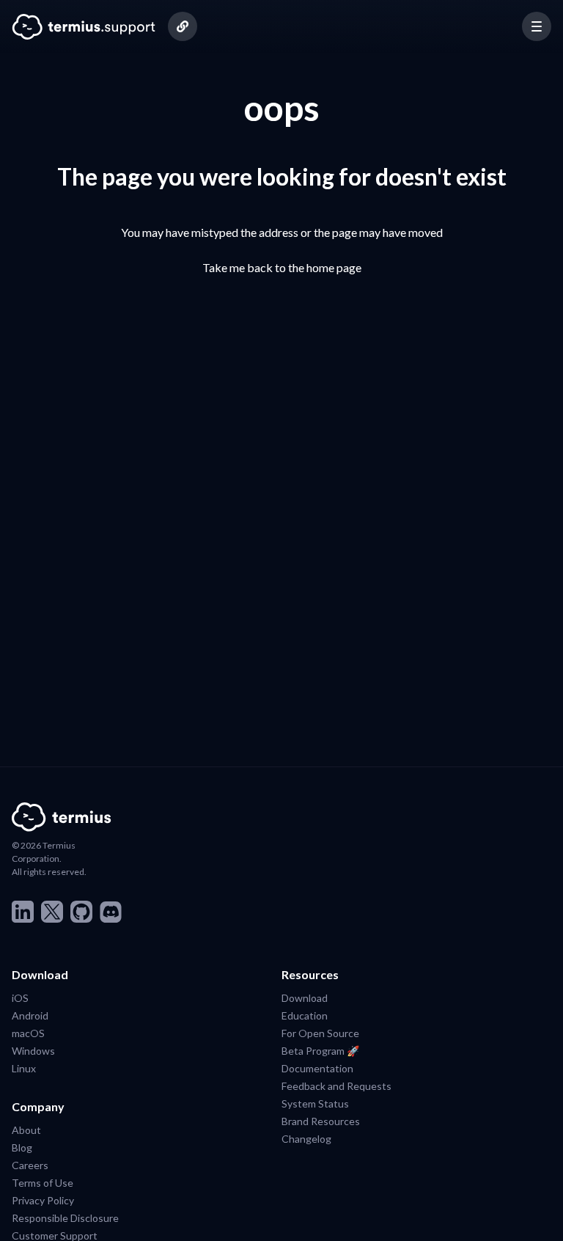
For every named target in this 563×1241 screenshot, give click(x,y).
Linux (24, 1068)
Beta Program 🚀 (320, 1050)
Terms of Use (42, 1182)
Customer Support (54, 1235)
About (26, 1129)
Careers (30, 1165)
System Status (315, 1103)
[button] (536, 26)
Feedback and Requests (336, 1085)
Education (305, 1015)
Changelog (306, 1138)
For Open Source (320, 1033)
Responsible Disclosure (65, 1217)
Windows (33, 1050)
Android (30, 1015)
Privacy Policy (43, 1200)
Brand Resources (321, 1121)
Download (305, 997)
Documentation (317, 1068)
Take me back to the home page (281, 267)
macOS (28, 1033)
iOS (20, 997)
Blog (22, 1147)
